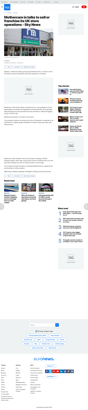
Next (2, 380)
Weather (18, 372)
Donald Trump (28, 339)
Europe (3, 368)
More (31, 365)
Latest (17, 375)
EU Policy (3, 375)
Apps (17, 380)
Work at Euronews (35, 384)
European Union (50, 339)
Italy (35, 343)
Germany (26, 343)
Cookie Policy (34, 375)
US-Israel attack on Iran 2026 (37, 335)
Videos (3, 389)
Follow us (18, 377)
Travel (2, 384)
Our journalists (5, 394)
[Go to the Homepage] (7, 7)
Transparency (34, 380)
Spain (39, 339)
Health (3, 382)
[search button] (53, 2)
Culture (3, 387)
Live (84, 7)
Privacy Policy (34, 377)
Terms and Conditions (36, 372)
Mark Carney (52, 348)
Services (18, 365)
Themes (3, 365)
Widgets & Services (21, 384)
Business (9, 12)
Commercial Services (36, 370)
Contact (32, 382)
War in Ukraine (55, 335)
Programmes (4, 391)
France (62, 339)
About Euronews (34, 368)
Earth (2, 377)
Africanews (19, 387)
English (4, 2)
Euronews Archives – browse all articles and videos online (7, 398)
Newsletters (50, 376)
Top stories (63, 86)
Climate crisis (46, 343)
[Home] (4, 12)
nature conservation (38, 348)
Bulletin (18, 370)
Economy (24, 193)
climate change (59, 343)
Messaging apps (20, 382)
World (2, 370)
